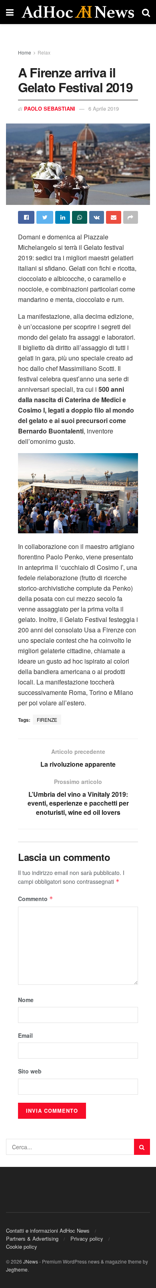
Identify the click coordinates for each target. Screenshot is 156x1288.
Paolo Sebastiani (49, 108)
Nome (26, 1000)
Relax (44, 52)
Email (25, 1035)
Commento (35, 899)
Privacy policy (86, 1238)
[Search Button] (142, 1147)
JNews (30, 1261)
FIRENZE (47, 719)
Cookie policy (21, 1246)
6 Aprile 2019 (103, 108)
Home (24, 52)
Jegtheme (17, 1269)
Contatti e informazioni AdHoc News (48, 1230)
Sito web (30, 1071)
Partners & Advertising (32, 1238)
